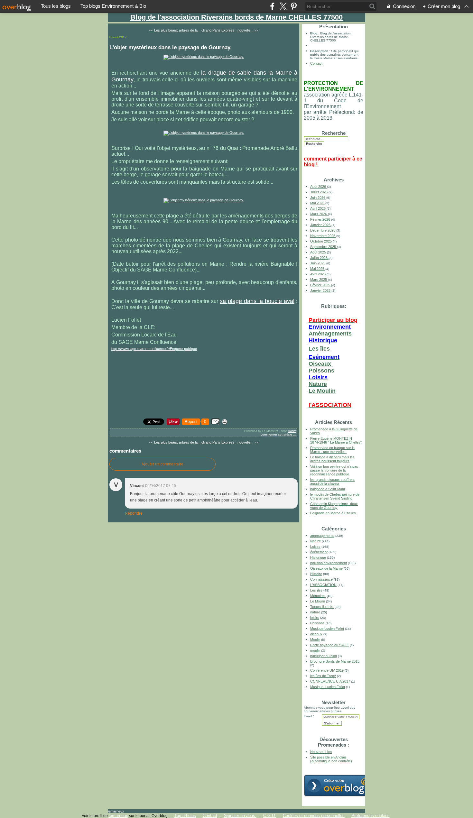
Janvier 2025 (320, 290)
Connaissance (321, 579)
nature (315, 612)
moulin (315, 650)
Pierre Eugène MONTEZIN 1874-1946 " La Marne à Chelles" (336, 440)
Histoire (316, 574)
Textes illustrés (322, 607)
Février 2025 (320, 285)
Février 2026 (320, 219)
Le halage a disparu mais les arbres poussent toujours (332, 459)
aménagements (322, 536)
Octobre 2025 (321, 241)
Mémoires (318, 596)
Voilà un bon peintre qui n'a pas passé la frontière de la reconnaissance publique (334, 470)
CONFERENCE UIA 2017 (330, 681)
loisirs (292, 431)
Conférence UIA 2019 (327, 670)
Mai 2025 (317, 269)
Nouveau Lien (321, 752)
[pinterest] (294, 6)
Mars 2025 (319, 279)
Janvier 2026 (320, 225)
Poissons (321, 370)
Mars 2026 (319, 214)
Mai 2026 (317, 203)
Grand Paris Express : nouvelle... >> (229, 30)
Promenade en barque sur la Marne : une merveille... (332, 450)
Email (308, 716)
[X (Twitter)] (283, 6)
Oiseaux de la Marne (326, 568)
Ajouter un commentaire (162, 464)
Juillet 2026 (319, 192)
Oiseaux (321, 364)
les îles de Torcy (323, 676)
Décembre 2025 (323, 230)
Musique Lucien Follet (327, 628)
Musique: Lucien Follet (327, 687)
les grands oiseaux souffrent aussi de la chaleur (332, 481)
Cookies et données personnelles (314, 815)
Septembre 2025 (323, 247)
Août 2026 (318, 186)
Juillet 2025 (319, 258)
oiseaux (316, 634)
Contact (316, 63)
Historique (318, 557)
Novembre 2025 (323, 236)
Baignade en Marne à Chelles (333, 513)
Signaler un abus (240, 815)
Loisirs (315, 546)
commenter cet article (277, 434)
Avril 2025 (318, 274)
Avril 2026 (318, 208)
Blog (313, 33)
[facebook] (272, 6)
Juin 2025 (318, 263)
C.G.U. (269, 815)
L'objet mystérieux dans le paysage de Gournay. (170, 47)
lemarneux (116, 811)
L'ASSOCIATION (323, 585)
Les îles (319, 348)
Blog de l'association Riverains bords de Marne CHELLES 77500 (236, 17)
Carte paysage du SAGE (329, 645)
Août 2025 (318, 252)
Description (319, 51)
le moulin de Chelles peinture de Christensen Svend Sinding (334, 496)
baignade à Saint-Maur (327, 489)
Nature (318, 384)
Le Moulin (322, 391)
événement (319, 552)
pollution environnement (328, 563)
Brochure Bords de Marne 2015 (334, 661)
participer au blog (323, 656)
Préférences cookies (370, 815)
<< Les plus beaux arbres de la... (174, 30)
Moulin (315, 639)
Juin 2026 (318, 197)
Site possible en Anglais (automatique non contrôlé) (331, 759)
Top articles (185, 815)
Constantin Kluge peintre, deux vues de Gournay (334, 506)
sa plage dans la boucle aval (257, 301)
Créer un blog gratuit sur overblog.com (340, 785)
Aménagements (330, 333)
